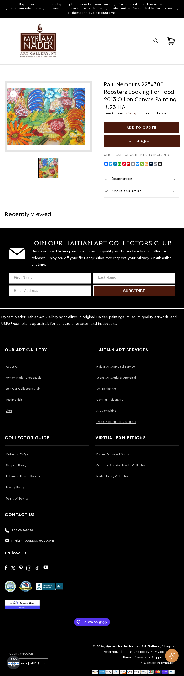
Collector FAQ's (17, 454)
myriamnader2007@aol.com (32, 540)
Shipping (131, 113)
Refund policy (139, 651)
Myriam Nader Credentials (23, 377)
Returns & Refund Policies (23, 476)
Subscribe (134, 291)
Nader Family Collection (112, 476)
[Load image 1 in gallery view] (48, 168)
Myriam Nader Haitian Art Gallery (132, 646)
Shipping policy (163, 657)
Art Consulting (106, 410)
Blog (9, 410)
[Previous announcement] (6, 9)
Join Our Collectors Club (23, 388)
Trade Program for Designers (116, 421)
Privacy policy (164, 651)
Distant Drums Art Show (112, 454)
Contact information (159, 663)
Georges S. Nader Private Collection (121, 465)
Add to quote (141, 127)
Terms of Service (17, 498)
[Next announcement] (178, 9)
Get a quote (142, 141)
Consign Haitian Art (109, 399)
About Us (12, 366)
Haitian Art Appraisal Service (115, 366)
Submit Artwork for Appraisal (116, 377)
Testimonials (14, 399)
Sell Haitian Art (106, 388)
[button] (144, 41)
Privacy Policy (15, 487)
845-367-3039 (22, 530)
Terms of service (135, 657)
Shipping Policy (16, 465)
